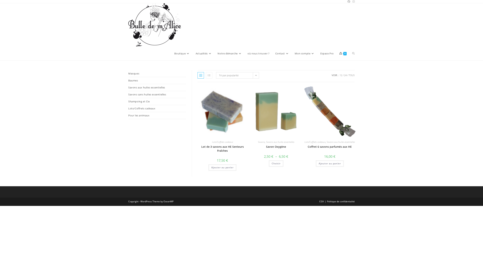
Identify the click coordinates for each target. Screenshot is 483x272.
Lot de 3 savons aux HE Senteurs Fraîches (222, 148)
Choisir (276, 163)
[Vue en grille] (201, 75)
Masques (133, 73)
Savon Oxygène (276, 146)
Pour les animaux (139, 115)
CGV (321, 201)
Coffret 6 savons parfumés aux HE (330, 146)
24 (345, 75)
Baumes (133, 80)
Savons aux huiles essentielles (280, 142)
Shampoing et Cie (139, 101)
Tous (352, 75)
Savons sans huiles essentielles (147, 94)
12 (341, 75)
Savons (261, 142)
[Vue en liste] (209, 75)
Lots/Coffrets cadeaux (222, 142)
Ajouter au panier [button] (222, 167)
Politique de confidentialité (341, 201)
